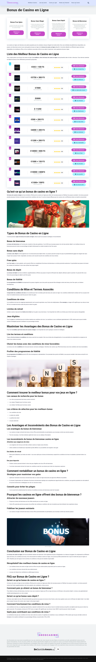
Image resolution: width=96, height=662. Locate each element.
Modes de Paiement (64, 2)
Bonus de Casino (75, 2)
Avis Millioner (79, 79)
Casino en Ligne (53, 2)
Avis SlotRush (79, 132)
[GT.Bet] (17, 154)
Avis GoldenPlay (79, 69)
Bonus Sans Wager (37, 21)
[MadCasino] (17, 112)
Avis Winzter (79, 100)
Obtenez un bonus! (16, 32)
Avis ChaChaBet (80, 142)
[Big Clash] (17, 122)
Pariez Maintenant (79, 65)
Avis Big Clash (79, 121)
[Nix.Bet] (17, 164)
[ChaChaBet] (17, 143)
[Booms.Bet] (17, 185)
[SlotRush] (17, 133)
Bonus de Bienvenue (80, 21)
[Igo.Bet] (17, 175)
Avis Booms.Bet (79, 184)
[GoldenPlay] (17, 70)
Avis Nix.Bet (79, 163)
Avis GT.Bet (80, 153)
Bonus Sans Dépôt (58, 20)
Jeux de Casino (43, 2)
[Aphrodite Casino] (17, 91)
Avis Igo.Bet (79, 174)
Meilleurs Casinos (32, 2)
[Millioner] (17, 80)
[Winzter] (17, 101)
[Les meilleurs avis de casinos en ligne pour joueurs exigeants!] (12, 2)
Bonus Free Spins (16, 22)
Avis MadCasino (79, 111)
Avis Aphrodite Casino (79, 90)
